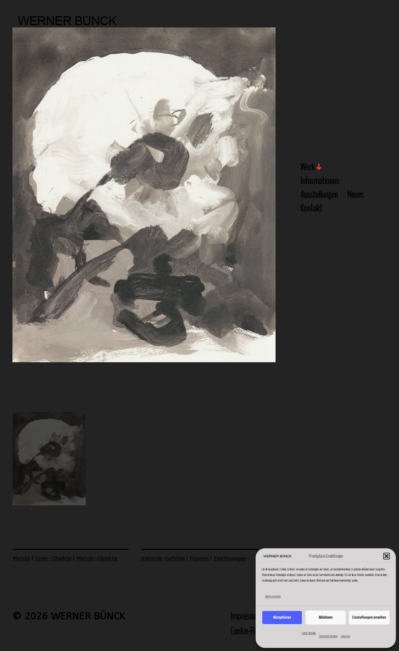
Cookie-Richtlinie (309, 632)
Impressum (345, 636)
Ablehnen (326, 617)
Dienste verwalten (273, 596)
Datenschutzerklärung (328, 636)
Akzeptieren (282, 617)
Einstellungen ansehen (369, 617)
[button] (386, 556)
